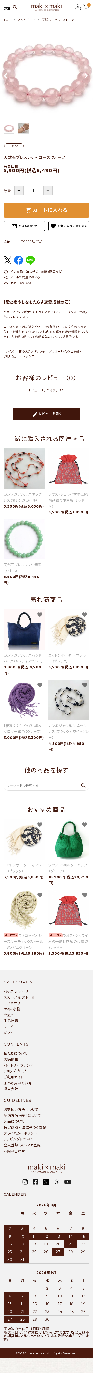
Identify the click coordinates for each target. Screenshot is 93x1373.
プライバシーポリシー (20, 1133)
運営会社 (11, 1089)
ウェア (8, 1015)
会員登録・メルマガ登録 (22, 1145)
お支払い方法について (21, 1109)
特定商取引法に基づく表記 (25, 1127)
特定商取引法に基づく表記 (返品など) (33, 271)
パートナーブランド (18, 1065)
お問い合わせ (24, 226)
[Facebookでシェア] (18, 263)
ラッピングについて (18, 1139)
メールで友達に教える (22, 277)
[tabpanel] (46, 74)
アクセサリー (14, 1003)
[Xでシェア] (8, 263)
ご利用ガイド (14, 1077)
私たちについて (16, 1053)
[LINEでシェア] (30, 263)
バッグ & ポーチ (16, 991)
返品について (14, 1121)
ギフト (8, 1033)
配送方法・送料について (22, 1115)
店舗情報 (11, 1059)
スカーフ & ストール (19, 997)
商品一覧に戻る (18, 283)
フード (8, 1027)
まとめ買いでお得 (17, 1083)
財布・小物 (12, 1009)
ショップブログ (15, 1071)
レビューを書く (47, 414)
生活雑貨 (11, 1021)
